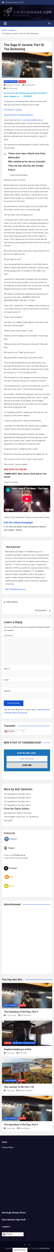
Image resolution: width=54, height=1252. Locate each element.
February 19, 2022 (13, 85)
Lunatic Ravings (10, 1080)
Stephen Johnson (26, 1091)
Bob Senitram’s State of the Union (18, 813)
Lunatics (22, 81)
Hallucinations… (12, 602)
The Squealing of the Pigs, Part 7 (17, 801)
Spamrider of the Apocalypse (24, 1043)
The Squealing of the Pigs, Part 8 (17, 798)
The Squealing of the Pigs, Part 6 (17, 805)
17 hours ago (11, 1015)
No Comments (12, 88)
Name (7, 669)
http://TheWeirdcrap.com (15, 589)
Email (7, 680)
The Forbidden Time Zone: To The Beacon (21, 817)
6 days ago (10, 1053)
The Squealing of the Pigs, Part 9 (17, 794)
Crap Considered (10, 81)
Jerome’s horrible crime (32, 120)
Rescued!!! (8, 820)
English (11, 731)
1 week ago (10, 1128)
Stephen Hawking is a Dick (17, 1049)
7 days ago (10, 1091)
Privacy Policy (7, 1147)
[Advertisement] (27, 941)
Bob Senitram (29, 85)
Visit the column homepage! (18, 522)
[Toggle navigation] (5, 23)
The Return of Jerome (13, 110)
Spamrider (23, 1053)
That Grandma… (41, 610)
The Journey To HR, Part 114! (19, 1087)
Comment (8, 635)
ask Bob (21, 93)
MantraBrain (45, 1248)
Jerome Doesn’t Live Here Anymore (18, 115)
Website (7, 691)
